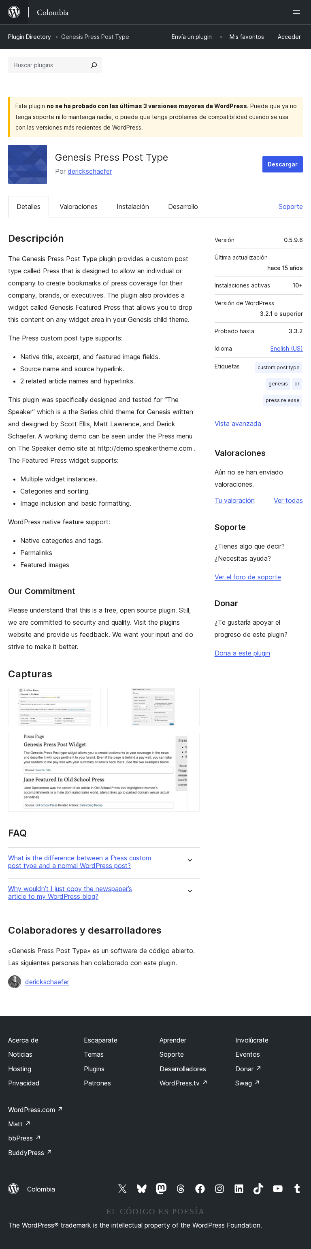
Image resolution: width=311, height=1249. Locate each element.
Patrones (97, 1083)
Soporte (291, 206)
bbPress (24, 1138)
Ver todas (288, 500)
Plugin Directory (29, 36)
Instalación (133, 206)
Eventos (247, 1054)
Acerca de (23, 1040)
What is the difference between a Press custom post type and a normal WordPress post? (79, 862)
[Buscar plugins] (94, 65)
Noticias (20, 1054)
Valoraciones (79, 206)
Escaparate (100, 1040)
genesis (278, 384)
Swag (247, 1083)
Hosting (19, 1069)
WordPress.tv (184, 1083)
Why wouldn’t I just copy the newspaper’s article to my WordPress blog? (70, 892)
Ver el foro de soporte (248, 577)
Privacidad (24, 1083)
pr (297, 384)
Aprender (173, 1040)
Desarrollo (183, 206)
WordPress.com (35, 1110)
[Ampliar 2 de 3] (189, 699)
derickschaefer (90, 171)
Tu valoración (235, 500)
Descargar (283, 164)
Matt (19, 1124)
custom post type (279, 367)
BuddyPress (30, 1153)
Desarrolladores (183, 1069)
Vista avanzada (238, 423)
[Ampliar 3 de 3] (189, 744)
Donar (248, 1069)
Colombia (41, 1189)
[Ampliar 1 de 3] (90, 699)
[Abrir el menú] (298, 12)
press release (283, 400)
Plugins (94, 1069)
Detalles (28, 206)
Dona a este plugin (242, 653)
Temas (94, 1054)
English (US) (287, 348)
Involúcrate (251, 1040)
